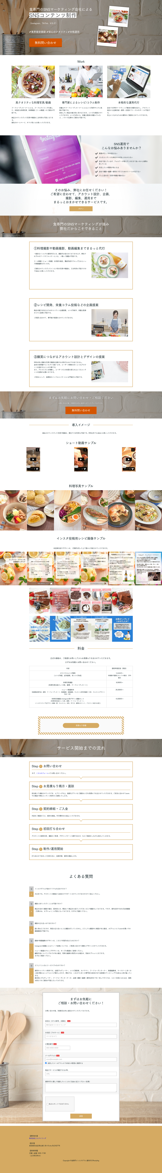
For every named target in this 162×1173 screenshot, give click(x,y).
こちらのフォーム (42, 773)
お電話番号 (49, 1044)
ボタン (81, 209)
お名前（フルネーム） (52, 1032)
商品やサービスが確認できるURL (56, 1070)
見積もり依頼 (81, 725)
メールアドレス (50, 1055)
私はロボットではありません (59, 1104)
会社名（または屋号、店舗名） (56, 1021)
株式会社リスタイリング (37, 1138)
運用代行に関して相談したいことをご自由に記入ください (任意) (67, 1081)
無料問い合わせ (45, 42)
